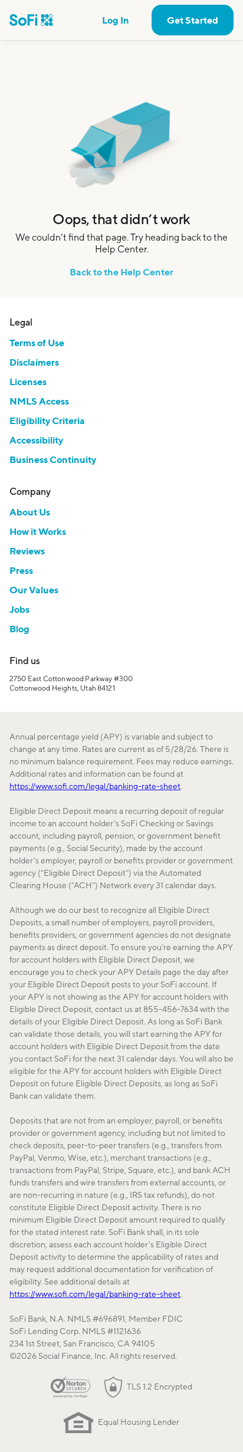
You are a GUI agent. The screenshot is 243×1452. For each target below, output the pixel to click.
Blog (19, 629)
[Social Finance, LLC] (31, 20)
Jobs (19, 609)
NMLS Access (39, 401)
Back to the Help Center (121, 272)
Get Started (192, 20)
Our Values (33, 590)
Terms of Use (36, 343)
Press (21, 570)
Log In (115, 20)
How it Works (37, 531)
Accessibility (36, 440)
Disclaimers (34, 362)
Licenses (28, 381)
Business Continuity (52, 459)
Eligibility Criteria (47, 420)
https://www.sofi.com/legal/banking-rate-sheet (94, 786)
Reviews (27, 551)
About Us (29, 512)
